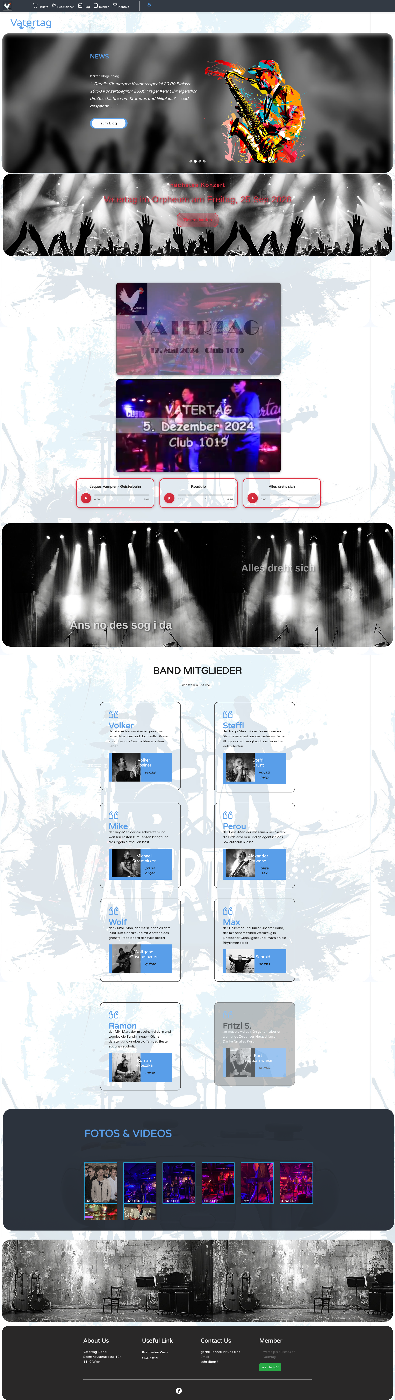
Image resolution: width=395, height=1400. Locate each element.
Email (205, 1357)
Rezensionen (65, 7)
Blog (86, 7)
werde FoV (270, 1367)
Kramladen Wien (155, 1352)
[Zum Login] (149, 4)
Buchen (103, 7)
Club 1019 (150, 1358)
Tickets (42, 7)
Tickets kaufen (197, 220)
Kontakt (123, 7)
